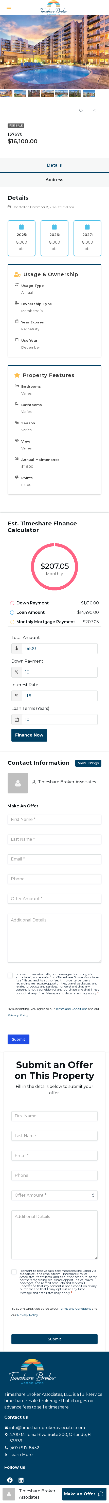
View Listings (88, 763)
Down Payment (27, 661)
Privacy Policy (18, 1015)
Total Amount (25, 637)
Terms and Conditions (71, 1009)
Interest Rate (24, 684)
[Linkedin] (21, 1480)
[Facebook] (9, 1480)
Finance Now (29, 735)
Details (54, 165)
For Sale (16, 125)
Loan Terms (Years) (30, 708)
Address (54, 179)
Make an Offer (80, 1494)
